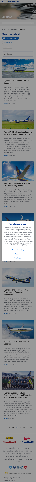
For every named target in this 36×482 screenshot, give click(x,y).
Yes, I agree (18, 258)
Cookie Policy (13, 245)
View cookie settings (18, 250)
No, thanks (18, 254)
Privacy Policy (23, 245)
